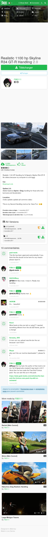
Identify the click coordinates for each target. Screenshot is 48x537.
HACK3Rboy (14, 278)
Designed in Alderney (8, 529)
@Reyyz (12, 366)
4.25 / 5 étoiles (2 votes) (8, 170)
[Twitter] (17, 81)
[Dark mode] (41, 3)
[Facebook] (15, 81)
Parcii (11, 323)
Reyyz (11, 350)
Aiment (23, 165)
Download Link (8, 184)
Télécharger (25, 67)
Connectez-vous (27, 389)
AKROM (12, 301)
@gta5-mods (14, 270)
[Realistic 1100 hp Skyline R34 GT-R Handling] (24, 135)
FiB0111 (17, 79)
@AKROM (13, 315)
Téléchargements (11, 165)
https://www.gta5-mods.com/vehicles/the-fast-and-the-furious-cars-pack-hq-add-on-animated (26, 378)
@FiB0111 (13, 281)
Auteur (18, 268)
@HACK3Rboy (14, 293)
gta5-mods (13, 252)
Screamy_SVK (14, 338)
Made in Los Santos (8, 531)
